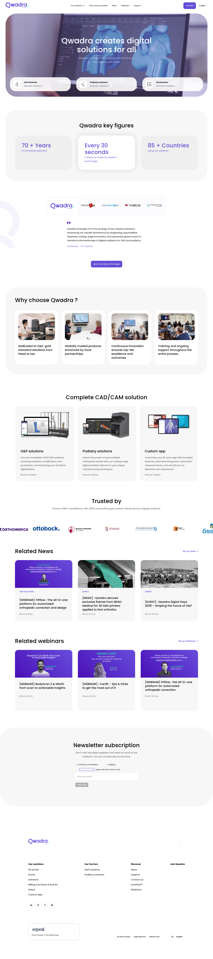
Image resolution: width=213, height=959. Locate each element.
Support (137, 5)
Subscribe (81, 784)
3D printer (33, 869)
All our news (189, 551)
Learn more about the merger (106, 264)
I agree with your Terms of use (107, 769)
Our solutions (76, 5)
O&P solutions (92, 869)
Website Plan (154, 937)
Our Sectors (91, 864)
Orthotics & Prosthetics (88, 764)
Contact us (137, 879)
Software (33, 879)
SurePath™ (137, 884)
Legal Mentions (140, 937)
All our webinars (187, 641)
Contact (189, 5)
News (114, 5)
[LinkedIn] (31, 905)
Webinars (125, 5)
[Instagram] (38, 905)
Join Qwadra (177, 864)
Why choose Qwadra (98, 5)
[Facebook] (45, 905)
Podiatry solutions (94, 874)
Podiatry (112, 764)
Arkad (31, 889)
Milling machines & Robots (43, 884)
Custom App (35, 894)
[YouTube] (52, 905)
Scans (31, 874)
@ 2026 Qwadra (123, 937)
